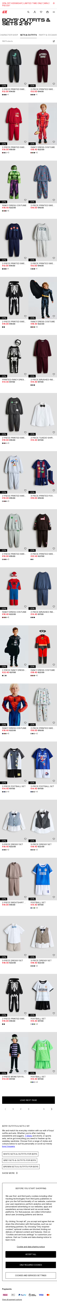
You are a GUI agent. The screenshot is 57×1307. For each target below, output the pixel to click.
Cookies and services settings (30, 1275)
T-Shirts (28, 1136)
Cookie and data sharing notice (31, 1247)
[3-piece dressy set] (14, 821)
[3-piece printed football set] (42, 472)
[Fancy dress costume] (42, 124)
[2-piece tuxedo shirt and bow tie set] (42, 414)
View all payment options (12, 1300)
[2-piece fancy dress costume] (14, 646)
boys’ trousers (8, 1146)
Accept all (30, 1254)
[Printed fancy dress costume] (14, 356)
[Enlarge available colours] (3, 327)
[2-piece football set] (14, 763)
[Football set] (42, 879)
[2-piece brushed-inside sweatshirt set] (42, 356)
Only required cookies (31, 1265)
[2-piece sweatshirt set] (14, 879)
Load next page (28, 1100)
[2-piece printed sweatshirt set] (14, 65)
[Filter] (53, 41)
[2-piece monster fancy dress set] (14, 1053)
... (36, 1109)
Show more (8, 1173)
